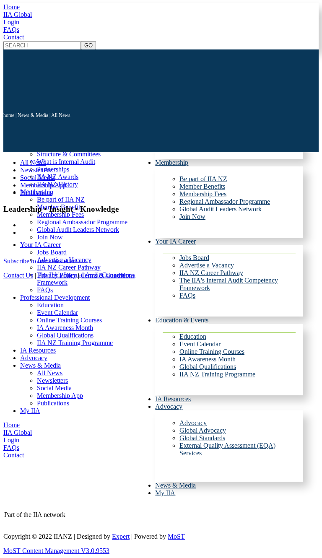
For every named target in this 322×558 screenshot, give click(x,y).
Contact (13, 37)
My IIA (165, 492)
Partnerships (53, 169)
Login (11, 22)
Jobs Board (194, 257)
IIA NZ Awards (57, 176)
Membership (171, 162)
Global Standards (202, 437)
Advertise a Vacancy (206, 265)
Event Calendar (200, 344)
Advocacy (168, 406)
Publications (53, 403)
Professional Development (55, 297)
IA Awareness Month (207, 359)
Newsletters (52, 380)
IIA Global (17, 14)
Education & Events (181, 320)
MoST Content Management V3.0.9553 (56, 550)
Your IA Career (175, 241)
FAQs (11, 29)
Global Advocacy (202, 430)
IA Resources (173, 398)
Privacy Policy (57, 275)
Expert (121, 536)
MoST (176, 536)
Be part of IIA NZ (203, 178)
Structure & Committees (69, 154)
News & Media (175, 485)
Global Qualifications (207, 366)
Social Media (54, 388)
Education (192, 336)
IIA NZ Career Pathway (211, 272)
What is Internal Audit (66, 161)
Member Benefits (202, 186)
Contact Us (18, 275)
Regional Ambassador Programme (224, 201)
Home (11, 6)
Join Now (192, 216)
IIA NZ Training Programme (217, 374)
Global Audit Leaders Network (220, 209)
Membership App (60, 395)
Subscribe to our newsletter (39, 261)
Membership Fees (202, 193)
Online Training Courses (211, 351)
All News (49, 372)
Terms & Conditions (108, 275)
